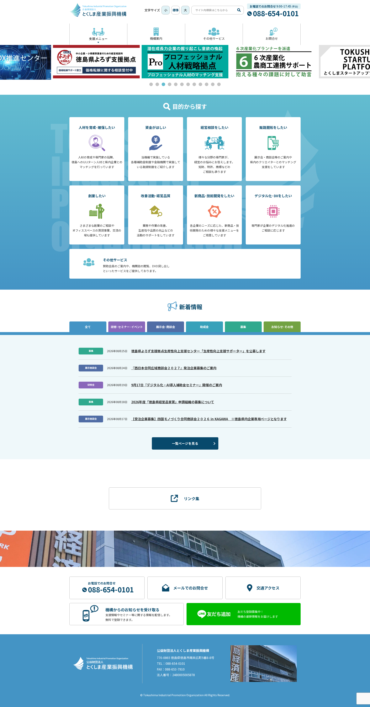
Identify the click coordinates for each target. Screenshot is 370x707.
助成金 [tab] (204, 327)
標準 (175, 10)
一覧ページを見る (185, 443)
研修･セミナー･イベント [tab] (127, 327)
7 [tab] (188, 84)
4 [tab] (169, 84)
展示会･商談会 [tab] (165, 327)
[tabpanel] (96, 61)
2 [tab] (157, 84)
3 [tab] (163, 84)
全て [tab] (88, 327)
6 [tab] (182, 84)
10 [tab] (206, 84)
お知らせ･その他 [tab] (282, 327)
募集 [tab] (243, 327)
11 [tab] (212, 84)
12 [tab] (219, 84)
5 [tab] (175, 84)
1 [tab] (151, 84)
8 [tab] (194, 84)
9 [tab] (200, 84)
